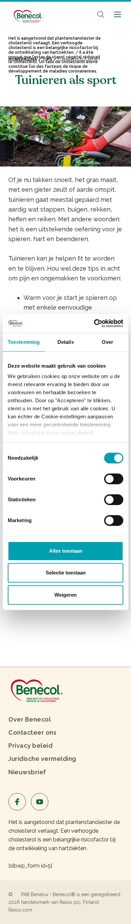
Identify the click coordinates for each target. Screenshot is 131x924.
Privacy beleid (30, 745)
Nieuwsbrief (27, 772)
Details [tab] (65, 342)
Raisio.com (20, 910)
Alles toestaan (65, 551)
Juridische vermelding (42, 758)
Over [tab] (107, 342)
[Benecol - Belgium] (27, 13)
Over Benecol (29, 719)
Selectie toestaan (66, 572)
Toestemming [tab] (24, 342)
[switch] (113, 478)
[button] (100, 14)
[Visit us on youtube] (39, 802)
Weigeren (65, 595)
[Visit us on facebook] (17, 802)
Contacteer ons (32, 732)
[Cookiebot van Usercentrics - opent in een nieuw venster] (94, 323)
